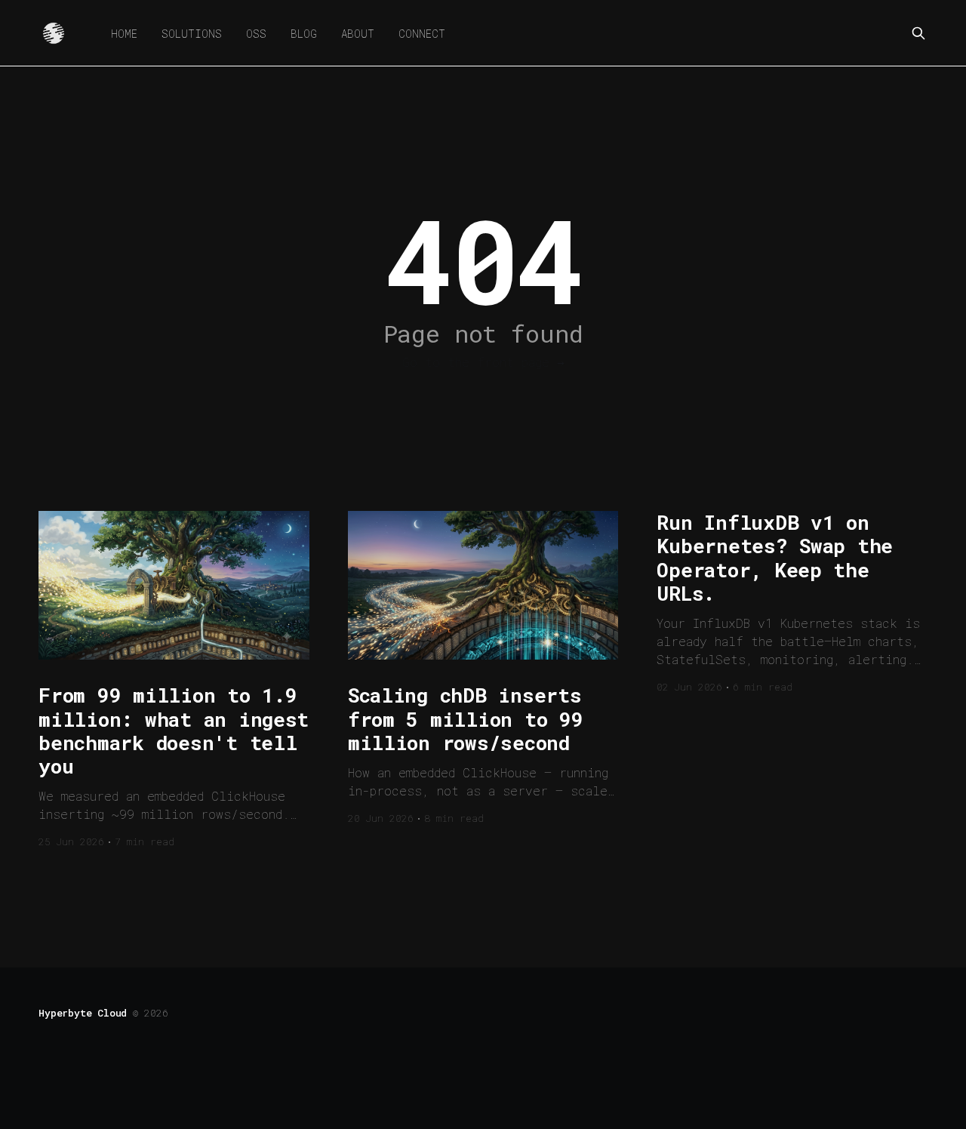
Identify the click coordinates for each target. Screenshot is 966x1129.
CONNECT (421, 33)
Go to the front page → (483, 362)
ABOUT (357, 33)
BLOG (304, 33)
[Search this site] (918, 33)
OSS (256, 33)
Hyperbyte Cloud (82, 1013)
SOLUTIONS (192, 33)
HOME (124, 33)
